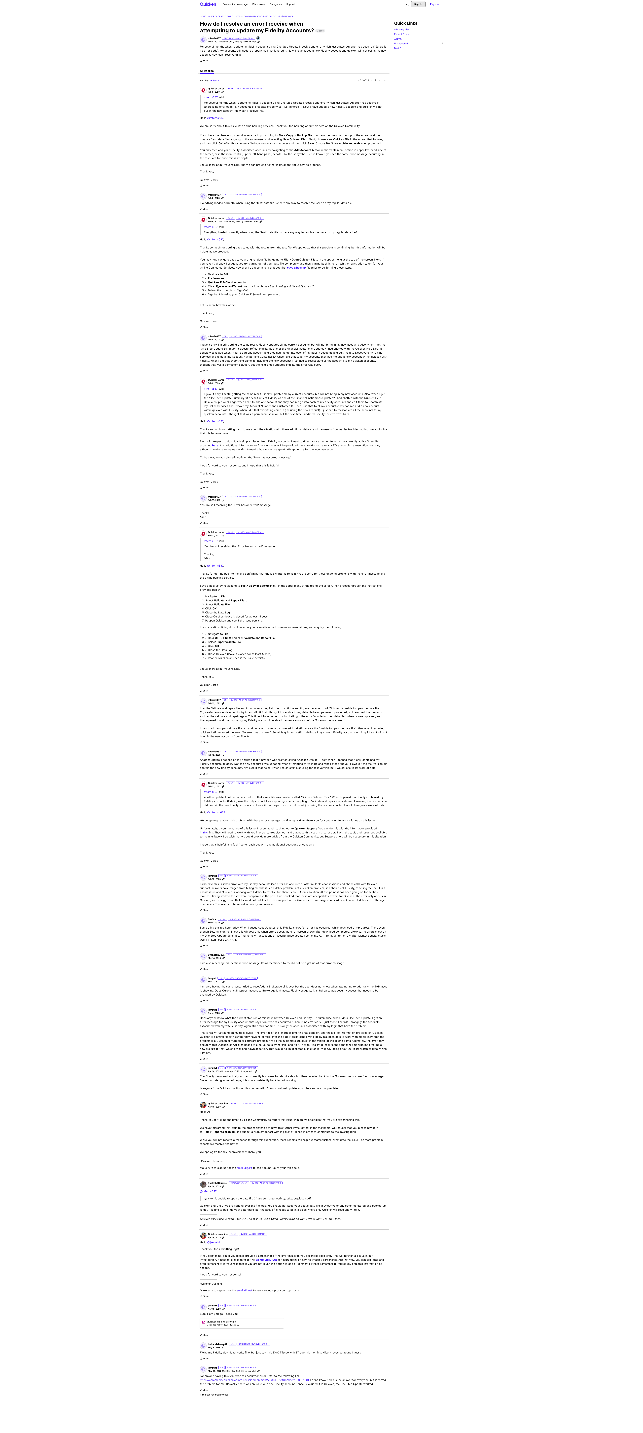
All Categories (401, 29)
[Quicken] (208, 4)
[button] (203, 39)
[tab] (207, 71)
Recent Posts (401, 34)
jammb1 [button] (212, 875)
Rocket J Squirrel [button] (217, 1183)
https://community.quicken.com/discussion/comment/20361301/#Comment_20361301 (254, 1380)
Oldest (214, 80)
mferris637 (211, 388)
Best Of (398, 48)
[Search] (408, 4)
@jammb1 (213, 1242)
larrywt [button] (212, 978)
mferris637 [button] (214, 38)
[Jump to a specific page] (384, 80)
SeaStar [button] (212, 919)
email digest (244, 1167)
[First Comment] (258, 38)
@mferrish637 (216, 812)
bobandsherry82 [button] (217, 1344)
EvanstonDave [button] (216, 954)
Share (204, 61)
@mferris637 (215, 118)
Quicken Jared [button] (216, 88)
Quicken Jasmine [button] (218, 1103)
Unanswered (418, 43)
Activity (398, 38)
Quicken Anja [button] (249, 41)
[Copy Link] (258, 41)
